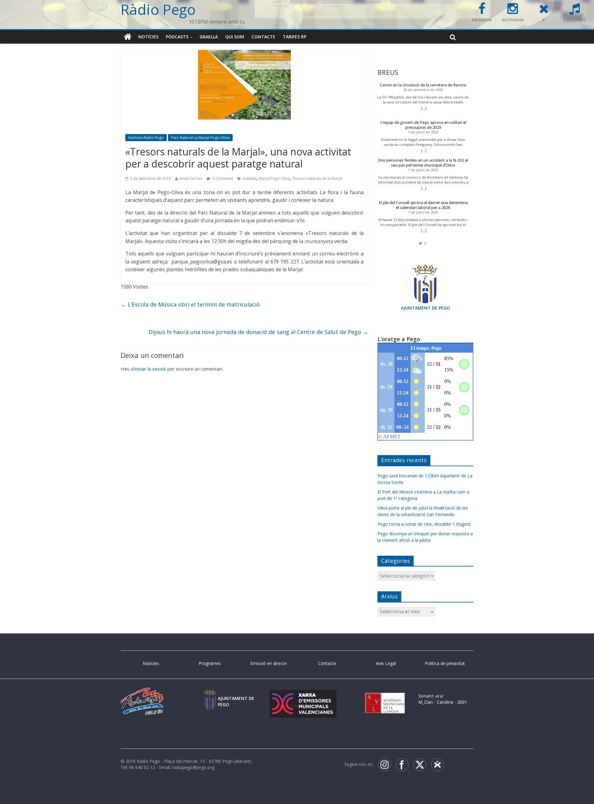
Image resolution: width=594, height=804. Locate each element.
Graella (209, 37)
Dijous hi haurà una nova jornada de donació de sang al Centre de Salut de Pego (258, 332)
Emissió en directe (268, 663)
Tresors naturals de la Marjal (317, 178)
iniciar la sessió (150, 369)
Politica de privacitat (445, 663)
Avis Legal (386, 663)
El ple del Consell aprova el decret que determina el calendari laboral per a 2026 (423, 205)
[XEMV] (302, 696)
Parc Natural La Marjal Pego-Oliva (200, 137)
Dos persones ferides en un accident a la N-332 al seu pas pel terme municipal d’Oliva (423, 162)
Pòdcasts (177, 37)
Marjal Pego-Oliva (274, 178)
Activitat (249, 178)
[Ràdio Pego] (128, 36)
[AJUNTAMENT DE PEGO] (209, 696)
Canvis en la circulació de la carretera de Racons (423, 85)
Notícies (148, 37)
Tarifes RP (294, 37)
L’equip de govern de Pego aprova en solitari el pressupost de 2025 (423, 125)
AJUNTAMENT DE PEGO (425, 308)
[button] (420, 243)
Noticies (151, 663)
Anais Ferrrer (190, 178)
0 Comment (222, 178)
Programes (210, 663)
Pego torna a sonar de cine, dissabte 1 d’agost (424, 524)
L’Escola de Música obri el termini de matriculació (190, 304)
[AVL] (385, 696)
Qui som (234, 37)
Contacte (263, 37)
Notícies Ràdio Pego (146, 137)
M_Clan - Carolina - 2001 (442, 702)
